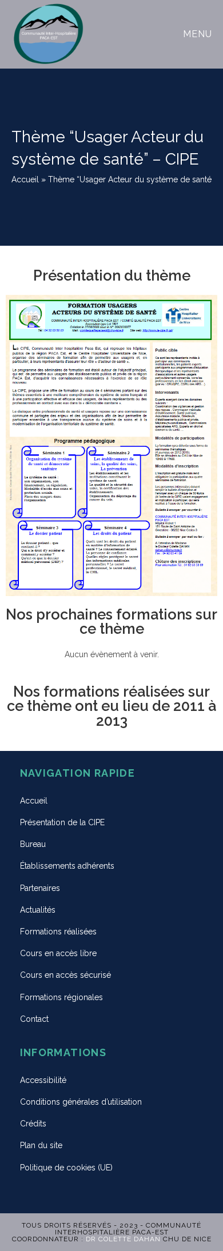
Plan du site (41, 1145)
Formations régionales (61, 997)
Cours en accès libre (58, 953)
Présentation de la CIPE (62, 822)
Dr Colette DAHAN (123, 1239)
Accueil (25, 179)
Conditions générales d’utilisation (81, 1101)
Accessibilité (43, 1080)
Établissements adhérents (67, 865)
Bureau (33, 844)
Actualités (37, 909)
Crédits (33, 1123)
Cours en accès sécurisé (65, 975)
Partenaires (40, 888)
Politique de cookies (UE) (66, 1167)
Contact (34, 1019)
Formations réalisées (58, 931)
